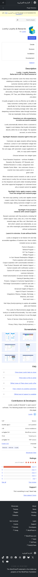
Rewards (4, 447)
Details (32, 44)
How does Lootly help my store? (25, 372)
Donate (14, 527)
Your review (32, 482)
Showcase (14, 506)
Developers (32, 527)
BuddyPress (31, 545)
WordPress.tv (31, 530)
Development (30, 58)
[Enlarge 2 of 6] (16, 335)
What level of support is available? (25, 394)
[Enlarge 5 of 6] (34, 356)
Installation (30, 53)
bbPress (32, 542)
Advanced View (31, 452)
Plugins (16, 512)
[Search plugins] (17, 20)
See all (4, 482)
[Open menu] (3, 2)
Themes (15, 509)
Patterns (15, 515)
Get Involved (14, 521)
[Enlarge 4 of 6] (16, 345)
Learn (34, 521)
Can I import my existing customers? (24, 389)
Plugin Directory (31, 8)
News (34, 509)
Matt (33, 539)
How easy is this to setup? (27, 378)
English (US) (5, 443)
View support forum (30, 495)
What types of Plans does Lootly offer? (23, 383)
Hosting (33, 512)
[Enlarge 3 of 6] (34, 345)
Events (16, 524)
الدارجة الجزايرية (27, 553)
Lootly (24, 31)
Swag (15, 530)
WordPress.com (30, 536)
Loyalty (16, 447)
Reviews (31, 49)
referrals (11, 447)
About (34, 506)
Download (32, 38)
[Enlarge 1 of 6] (34, 335)
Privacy (33, 515)
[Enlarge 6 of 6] (16, 356)
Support (31, 63)
